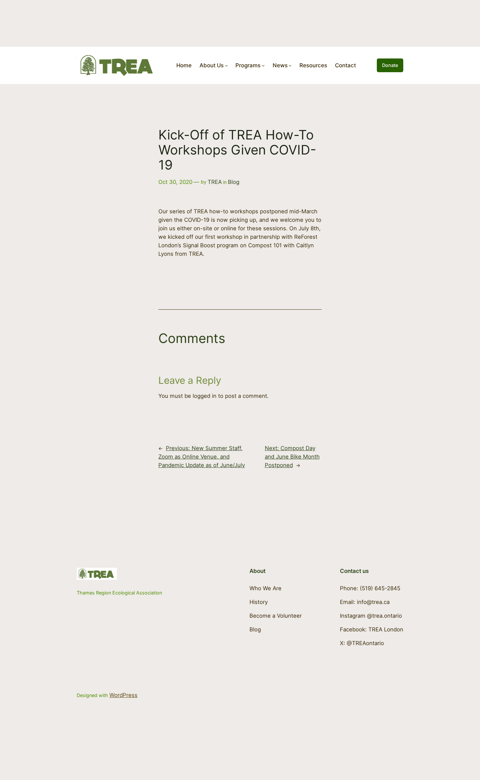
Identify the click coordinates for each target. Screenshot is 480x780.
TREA (215, 182)
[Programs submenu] (263, 65)
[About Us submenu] (226, 65)
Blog (233, 182)
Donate (390, 65)
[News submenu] (290, 65)
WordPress (123, 695)
